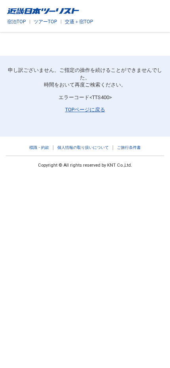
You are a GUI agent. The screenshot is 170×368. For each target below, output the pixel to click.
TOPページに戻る (85, 110)
